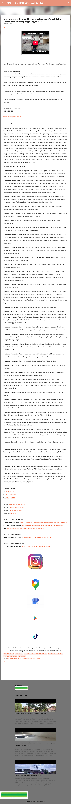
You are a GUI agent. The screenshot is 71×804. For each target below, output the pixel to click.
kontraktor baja (29, 653)
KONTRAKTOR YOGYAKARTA (24, 3)
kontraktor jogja (41, 653)
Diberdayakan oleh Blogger (36, 801)
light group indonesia (10, 656)
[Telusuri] (46, 3)
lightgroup (22, 656)
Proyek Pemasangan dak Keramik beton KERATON (29, 775)
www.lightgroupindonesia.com (12, 117)
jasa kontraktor (9, 653)
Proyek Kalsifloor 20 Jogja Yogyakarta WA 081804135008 (31, 713)
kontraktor (19, 653)
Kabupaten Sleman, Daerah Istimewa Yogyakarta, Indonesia (23, 658)
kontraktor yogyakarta (55, 653)
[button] (4, 27)
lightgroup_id (14, 513)
